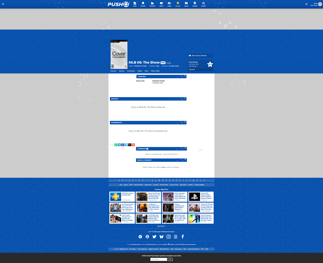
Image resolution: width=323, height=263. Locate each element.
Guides (140, 71)
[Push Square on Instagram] (168, 237)
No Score (192, 69)
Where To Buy (155, 71)
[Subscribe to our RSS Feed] (140, 237)
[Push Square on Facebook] (183, 237)
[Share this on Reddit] (133, 144)
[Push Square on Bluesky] (161, 237)
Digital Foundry (153, 249)
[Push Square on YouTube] (147, 237)
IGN (172, 249)
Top (121, 185)
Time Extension (142, 249)
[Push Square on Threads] (176, 237)
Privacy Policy (164, 185)
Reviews (121, 71)
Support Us (148, 185)
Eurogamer (178, 249)
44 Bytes (165, 244)
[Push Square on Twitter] (154, 237)
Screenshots (131, 71)
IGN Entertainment (151, 244)
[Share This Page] (306, 4)
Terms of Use (174, 185)
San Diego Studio (174, 66)
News (146, 71)
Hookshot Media (135, 244)
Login (311, 5)
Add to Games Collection (199, 55)
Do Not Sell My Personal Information (186, 244)
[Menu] (3, 4)
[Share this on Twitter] (126, 144)
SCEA (157, 66)
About (126, 185)
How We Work (138, 185)
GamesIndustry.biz (193, 249)
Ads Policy (183, 185)
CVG (202, 249)
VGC (185, 249)
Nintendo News (164, 249)
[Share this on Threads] (129, 144)
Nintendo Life (124, 249)
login (163, 167)
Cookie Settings (199, 185)
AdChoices (173, 244)
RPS (207, 249)
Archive (190, 185)
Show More (161, 226)
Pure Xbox (133, 249)
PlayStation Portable (140, 66)
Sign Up (315, 5)
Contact (155, 185)
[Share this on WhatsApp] (115, 144)
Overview (113, 71)
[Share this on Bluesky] (119, 144)
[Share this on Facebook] (122, 144)
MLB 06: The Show (147, 62)
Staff (130, 185)
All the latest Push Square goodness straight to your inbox (161, 256)
